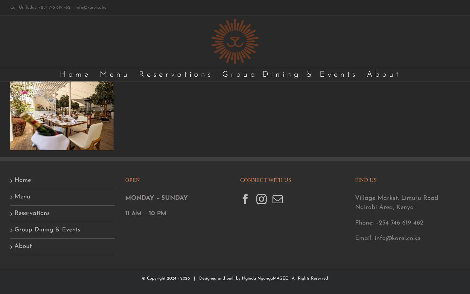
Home (22, 180)
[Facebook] (245, 199)
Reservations (32, 213)
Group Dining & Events (47, 230)
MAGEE (281, 278)
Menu (22, 197)
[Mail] (278, 199)
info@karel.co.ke (91, 8)
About (23, 246)
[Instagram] (261, 199)
